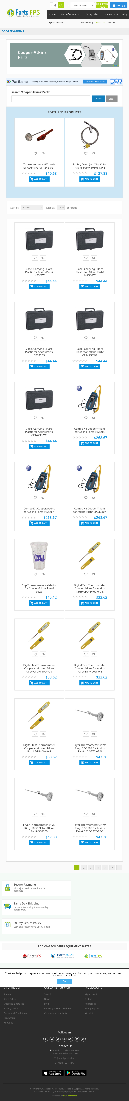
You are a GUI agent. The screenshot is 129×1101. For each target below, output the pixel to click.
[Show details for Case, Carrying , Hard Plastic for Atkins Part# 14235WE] (39, 244)
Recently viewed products (57, 1008)
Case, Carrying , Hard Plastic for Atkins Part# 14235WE (39, 272)
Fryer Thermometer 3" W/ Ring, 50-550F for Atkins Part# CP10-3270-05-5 (90, 828)
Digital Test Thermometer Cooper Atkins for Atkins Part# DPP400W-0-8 (90, 668)
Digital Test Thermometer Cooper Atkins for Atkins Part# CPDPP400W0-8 (39, 668)
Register (100, 22)
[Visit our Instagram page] (83, 1039)
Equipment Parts (102, 5)
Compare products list (56, 1013)
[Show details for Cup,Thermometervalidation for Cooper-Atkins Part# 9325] (39, 560)
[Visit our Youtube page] (64, 1039)
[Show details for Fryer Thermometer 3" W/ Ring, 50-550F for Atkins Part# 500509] (39, 800)
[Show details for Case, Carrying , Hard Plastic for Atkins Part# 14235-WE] (90, 244)
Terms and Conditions (15, 1013)
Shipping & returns (14, 1003)
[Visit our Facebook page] (45, 1039)
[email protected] (66, 1057)
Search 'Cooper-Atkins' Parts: (30, 92)
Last (119, 867)
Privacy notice (11, 1008)
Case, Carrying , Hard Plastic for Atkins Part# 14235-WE (90, 272)
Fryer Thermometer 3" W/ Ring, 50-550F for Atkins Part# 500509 (39, 828)
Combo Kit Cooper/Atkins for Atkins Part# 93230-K (39, 510)
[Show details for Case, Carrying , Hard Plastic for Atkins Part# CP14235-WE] (39, 404)
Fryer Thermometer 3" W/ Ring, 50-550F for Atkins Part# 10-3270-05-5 (90, 748)
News (47, 998)
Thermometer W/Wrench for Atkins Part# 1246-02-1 (39, 166)
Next (112, 867)
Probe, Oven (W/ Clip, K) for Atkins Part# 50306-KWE (90, 166)
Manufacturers (70, 14)
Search (47, 994)
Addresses (90, 1003)
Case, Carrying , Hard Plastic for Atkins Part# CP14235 (39, 352)
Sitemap (8, 994)
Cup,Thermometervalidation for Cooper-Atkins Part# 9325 (39, 588)
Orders (88, 998)
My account (111, 14)
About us (8, 1022)
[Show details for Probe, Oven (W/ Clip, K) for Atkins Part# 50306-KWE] (90, 139)
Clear (111, 98)
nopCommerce (70, 1095)
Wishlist (89, 1013)
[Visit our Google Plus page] (71, 1039)
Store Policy (10, 998)
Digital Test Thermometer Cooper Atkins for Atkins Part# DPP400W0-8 (39, 748)
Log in (111, 22)
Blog (125, 14)
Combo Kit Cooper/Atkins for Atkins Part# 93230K (89, 430)
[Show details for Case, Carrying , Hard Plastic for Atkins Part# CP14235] (39, 324)
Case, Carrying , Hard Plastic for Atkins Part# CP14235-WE (39, 432)
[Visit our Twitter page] (52, 1039)
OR (67, 5)
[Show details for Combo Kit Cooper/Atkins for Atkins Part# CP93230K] (90, 483)
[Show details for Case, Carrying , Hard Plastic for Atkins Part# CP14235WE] (90, 324)
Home (52, 14)
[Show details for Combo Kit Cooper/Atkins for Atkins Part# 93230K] (90, 404)
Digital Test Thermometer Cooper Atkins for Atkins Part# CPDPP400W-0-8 (90, 588)
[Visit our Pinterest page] (58, 1039)
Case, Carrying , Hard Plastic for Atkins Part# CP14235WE (90, 352)
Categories (92, 14)
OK (64, 981)
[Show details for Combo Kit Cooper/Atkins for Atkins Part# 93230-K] (39, 483)
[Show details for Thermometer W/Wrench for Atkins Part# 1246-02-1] (39, 139)
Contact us (9, 1017)
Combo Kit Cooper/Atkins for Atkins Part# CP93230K (89, 510)
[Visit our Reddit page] (77, 1039)
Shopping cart (92, 1008)
